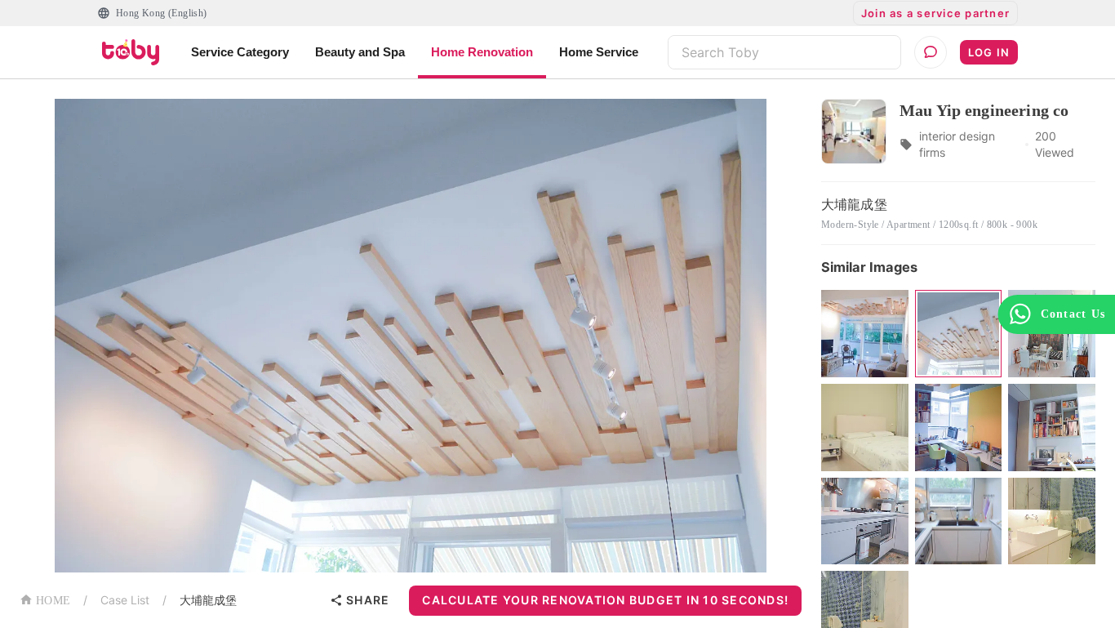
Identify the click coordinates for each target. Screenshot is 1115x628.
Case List (124, 600)
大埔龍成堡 (208, 600)
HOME (53, 601)
